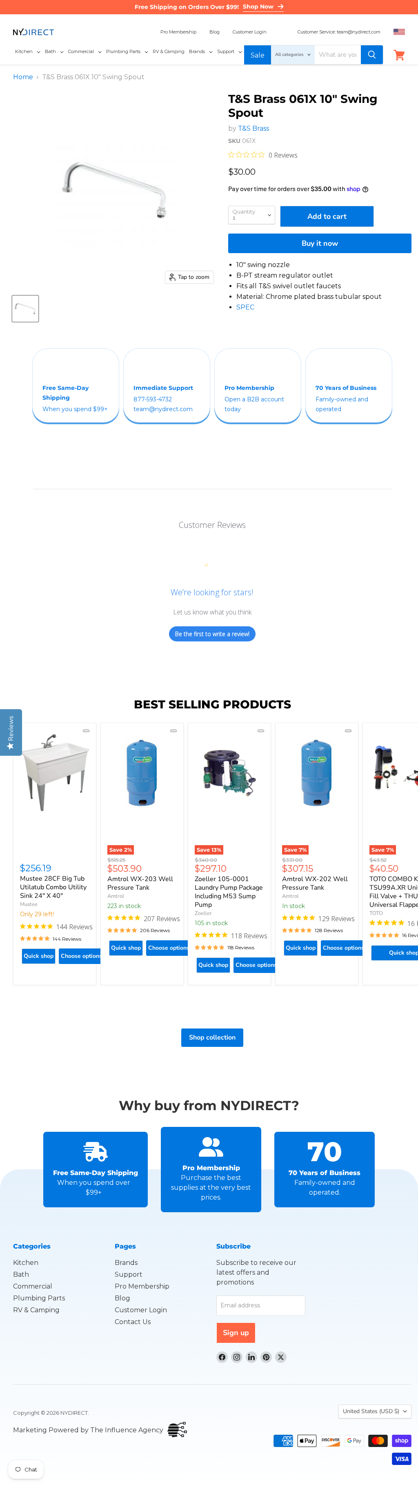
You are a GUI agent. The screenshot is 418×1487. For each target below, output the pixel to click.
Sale (258, 55)
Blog (214, 32)
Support (128, 1274)
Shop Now (258, 6)
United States (371, 1411)
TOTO (376, 913)
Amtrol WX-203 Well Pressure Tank (140, 883)
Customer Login (250, 32)
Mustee (29, 904)
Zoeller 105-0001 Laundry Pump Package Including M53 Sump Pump (229, 892)
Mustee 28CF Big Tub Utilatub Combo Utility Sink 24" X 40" (53, 887)
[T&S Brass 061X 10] (25, 309)
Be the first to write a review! (212, 634)
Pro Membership (178, 32)
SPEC (245, 307)
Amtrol (115, 896)
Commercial (32, 1286)
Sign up (236, 1333)
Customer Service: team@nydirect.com (339, 32)
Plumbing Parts (39, 1298)
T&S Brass (253, 128)
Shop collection (212, 1037)
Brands (126, 1263)
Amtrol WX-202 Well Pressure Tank (315, 883)
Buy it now (320, 243)
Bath (21, 1274)
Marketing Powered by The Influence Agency (88, 1430)
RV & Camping (36, 1310)
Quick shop (38, 956)
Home (23, 77)
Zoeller (203, 913)
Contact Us (133, 1322)
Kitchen (25, 1263)
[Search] (372, 54)
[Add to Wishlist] (86, 731)
